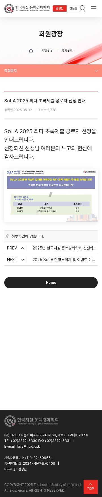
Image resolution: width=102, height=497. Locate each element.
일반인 (59, 8)
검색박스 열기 (82, 8)
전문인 (73, 8)
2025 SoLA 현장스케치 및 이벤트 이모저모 (65, 259)
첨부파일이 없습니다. (27, 236)
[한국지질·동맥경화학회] (27, 8)
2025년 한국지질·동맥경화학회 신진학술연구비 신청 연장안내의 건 (65, 248)
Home (51, 282)
